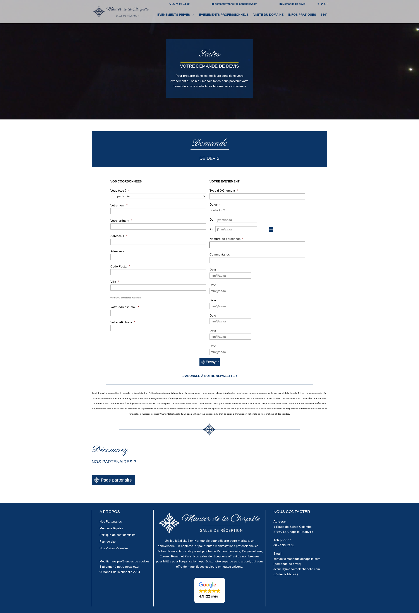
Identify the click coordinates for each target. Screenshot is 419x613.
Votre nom (118, 205)
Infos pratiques (302, 14)
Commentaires (220, 254)
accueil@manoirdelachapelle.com (296, 569)
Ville (114, 281)
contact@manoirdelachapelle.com (236, 4)
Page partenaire (116, 480)
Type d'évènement (224, 190)
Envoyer (212, 362)
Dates (215, 204)
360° (324, 14)
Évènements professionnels (224, 14)
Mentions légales (111, 528)
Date (213, 269)
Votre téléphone (122, 322)
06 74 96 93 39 (181, 4)
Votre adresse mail (124, 307)
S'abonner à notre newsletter (209, 376)
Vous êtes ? (119, 190)
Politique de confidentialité (118, 534)
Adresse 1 (118, 236)
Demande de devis (294, 4)
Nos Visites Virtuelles (114, 548)
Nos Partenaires (111, 521)
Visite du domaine (268, 14)
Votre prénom (121, 220)
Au (211, 229)
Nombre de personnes (226, 238)
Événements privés (173, 14)
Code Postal (120, 266)
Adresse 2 (117, 251)
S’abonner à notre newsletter (119, 566)
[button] (209, 590)
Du (211, 219)
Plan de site (108, 541)
